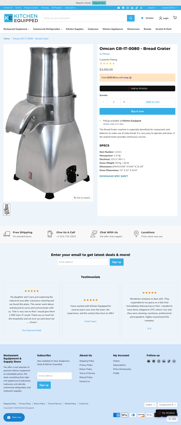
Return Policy (85, 369)
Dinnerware (133, 29)
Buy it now (137, 111)
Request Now (99, 3)
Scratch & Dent (163, 29)
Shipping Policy (86, 361)
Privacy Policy (86, 365)
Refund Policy (86, 377)
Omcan (106, 53)
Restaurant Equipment (16, 29)
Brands (147, 29)
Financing (45, 7)
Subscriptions (119, 365)
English (151, 7)
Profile (116, 373)
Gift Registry (57, 7)
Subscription (70, 7)
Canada (168, 7)
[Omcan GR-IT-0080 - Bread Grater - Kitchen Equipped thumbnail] (6, 209)
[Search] (131, 18)
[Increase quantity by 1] (124, 102)
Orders (116, 361)
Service (18, 7)
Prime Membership (122, 369)
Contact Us (8, 7)
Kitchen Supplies (75, 29)
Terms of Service (87, 373)
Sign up (116, 262)
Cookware (93, 29)
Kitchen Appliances (113, 29)
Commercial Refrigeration (47, 29)
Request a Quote (31, 7)
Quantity (103, 95)
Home (7, 38)
